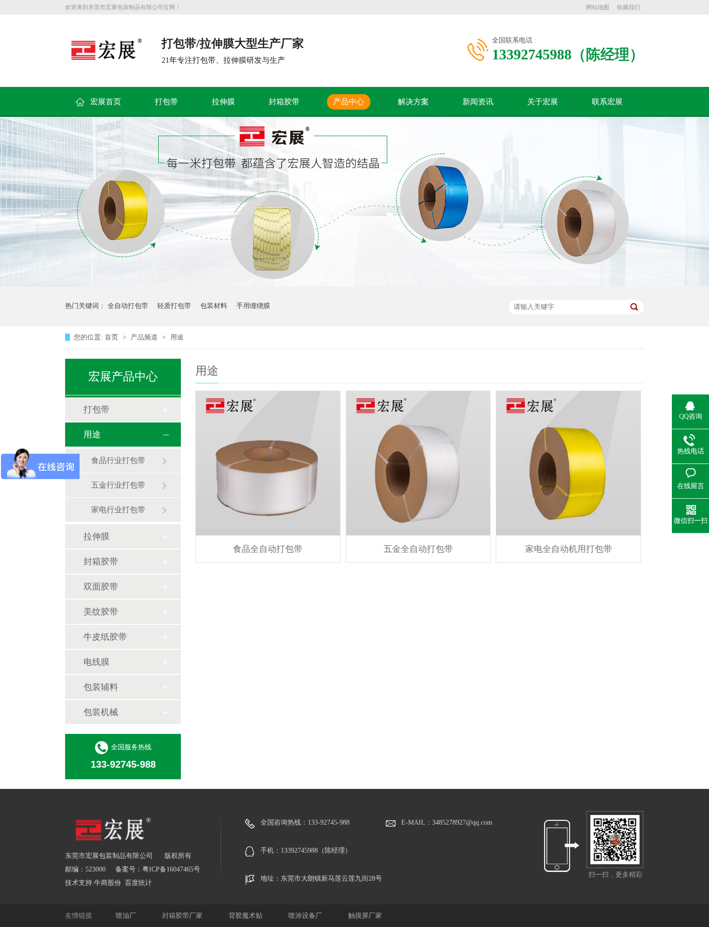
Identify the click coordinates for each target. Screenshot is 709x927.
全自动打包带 (128, 305)
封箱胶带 (284, 102)
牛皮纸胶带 (105, 637)
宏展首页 (105, 102)
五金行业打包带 (118, 485)
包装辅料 (100, 687)
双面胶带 (100, 586)
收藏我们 (628, 7)
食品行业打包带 (118, 460)
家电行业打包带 (118, 510)
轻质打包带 (174, 305)
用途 (177, 337)
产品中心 (348, 102)
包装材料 (213, 305)
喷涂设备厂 (306, 915)
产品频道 (145, 337)
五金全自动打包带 (418, 549)
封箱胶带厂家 (183, 915)
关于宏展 (542, 102)
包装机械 (100, 712)
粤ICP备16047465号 (171, 869)
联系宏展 (607, 102)
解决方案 (413, 102)
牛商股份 (107, 882)
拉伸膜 (223, 102)
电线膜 (96, 662)
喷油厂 (127, 915)
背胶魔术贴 (246, 915)
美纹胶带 (100, 612)
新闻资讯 (478, 102)
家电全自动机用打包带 (568, 549)
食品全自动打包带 (267, 549)
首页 (112, 337)
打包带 (166, 102)
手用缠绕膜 (253, 305)
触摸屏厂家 (365, 915)
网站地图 (597, 7)
